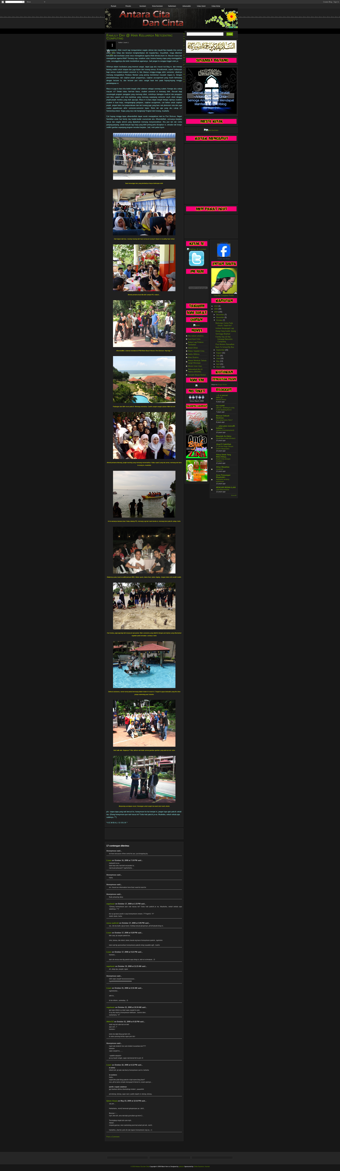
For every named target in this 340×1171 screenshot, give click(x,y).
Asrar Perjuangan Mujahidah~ (223, 476)
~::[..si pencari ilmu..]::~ (222, 396)
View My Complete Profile (224, 295)
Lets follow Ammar (222, 490)
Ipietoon (181, 1166)
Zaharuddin (186, 6)
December (220, 315)
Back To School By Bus (225, 347)
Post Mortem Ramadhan (225, 344)
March (219, 367)
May (218, 361)
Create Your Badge (224, 258)
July (218, 356)
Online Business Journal (201, 1166)
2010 (216, 306)
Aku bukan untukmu (195, 336)
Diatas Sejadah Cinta (196, 351)
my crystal (220, 406)
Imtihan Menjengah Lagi (225, 328)
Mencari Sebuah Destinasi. (222, 417)
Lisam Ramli (224, 242)
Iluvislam (143, 6)
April (218, 364)
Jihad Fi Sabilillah (223, 444)
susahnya (219, 469)
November (220, 317)
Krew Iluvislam (157, 6)
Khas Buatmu (193, 357)
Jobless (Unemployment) (225, 430)
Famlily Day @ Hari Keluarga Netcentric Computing (139, 36)
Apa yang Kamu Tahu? (224, 420)
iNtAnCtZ (110, 1022)
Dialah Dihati (193, 348)
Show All (233, 495)
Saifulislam (172, 6)
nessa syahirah (112, 923)
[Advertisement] (144, 834)
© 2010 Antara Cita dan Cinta (140, 1166)
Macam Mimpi (221, 400)
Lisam (108, 860)
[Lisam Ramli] (223, 256)
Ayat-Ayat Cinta (194, 339)
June (218, 358)
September (220, 350)
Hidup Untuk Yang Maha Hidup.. (223, 456)
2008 (216, 312)
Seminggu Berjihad (223, 334)
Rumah (113, 6)
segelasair (110, 904)
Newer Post (184, 43)
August (219, 353)
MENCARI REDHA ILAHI (226, 487)
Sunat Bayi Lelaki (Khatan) (225, 438)
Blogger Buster (222, 384)
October (219, 320)
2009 (216, 309)
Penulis (128, 6)
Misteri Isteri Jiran (195, 366)
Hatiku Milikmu (193, 354)
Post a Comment (112, 1137)
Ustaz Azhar (216, 6)
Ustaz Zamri (201, 6)
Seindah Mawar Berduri (197, 375)
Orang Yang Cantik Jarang (226, 331)
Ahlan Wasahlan (222, 467)
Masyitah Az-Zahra (223, 436)
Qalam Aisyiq (111, 1101)
